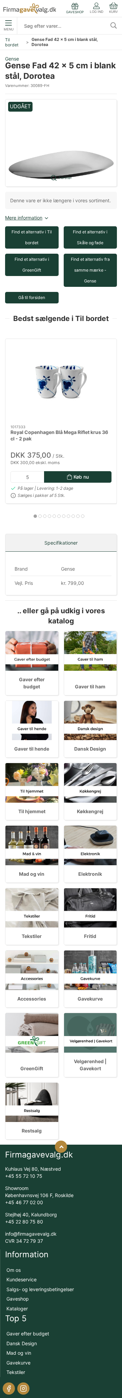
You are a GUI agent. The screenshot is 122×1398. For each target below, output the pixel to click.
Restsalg (32, 1130)
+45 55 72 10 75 (23, 1176)
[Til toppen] (61, 1147)
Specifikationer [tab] (61, 543)
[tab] (35, 516)
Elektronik (90, 874)
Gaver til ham (90, 686)
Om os (13, 1270)
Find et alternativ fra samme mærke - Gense (90, 270)
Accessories (31, 999)
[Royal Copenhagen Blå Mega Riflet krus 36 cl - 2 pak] (61, 382)
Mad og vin (31, 874)
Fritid (90, 936)
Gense (12, 59)
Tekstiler (32, 936)
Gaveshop (17, 1299)
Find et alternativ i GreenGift (32, 265)
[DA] (29, 8)
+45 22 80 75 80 (24, 1221)
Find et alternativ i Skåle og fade (90, 237)
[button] (61, 143)
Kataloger (17, 1308)
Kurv (113, 12)
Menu (9, 29)
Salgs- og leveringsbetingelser (40, 1289)
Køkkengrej (90, 811)
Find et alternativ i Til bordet (32, 237)
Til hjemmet (31, 811)
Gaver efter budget (27, 1333)
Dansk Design (90, 749)
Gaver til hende (31, 749)
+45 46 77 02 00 (24, 1202)
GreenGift (31, 1068)
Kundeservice (21, 1279)
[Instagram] (23, 1388)
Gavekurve (90, 999)
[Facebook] (9, 1388)
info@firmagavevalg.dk (31, 1234)
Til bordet (11, 42)
